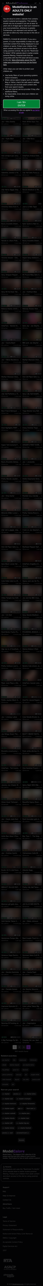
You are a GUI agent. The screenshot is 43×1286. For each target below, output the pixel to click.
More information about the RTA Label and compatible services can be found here (20, 62)
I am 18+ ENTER (21, 104)
